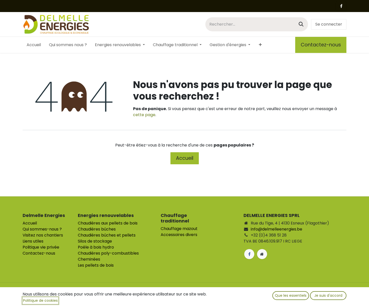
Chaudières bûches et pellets (107, 235)
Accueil (184, 158)
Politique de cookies (40, 300)
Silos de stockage (95, 241)
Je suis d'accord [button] (328, 295)
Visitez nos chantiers (43, 235)
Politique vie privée (41, 247)
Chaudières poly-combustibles (108, 253)
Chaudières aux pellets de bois (108, 223)
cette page (144, 115)
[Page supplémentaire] (262, 254)
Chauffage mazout (179, 229)
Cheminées (89, 259)
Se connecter (328, 24)
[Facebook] (341, 6)
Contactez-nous (321, 44)
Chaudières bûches (97, 229)
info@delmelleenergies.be (276, 229)
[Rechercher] (301, 24)
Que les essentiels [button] (290, 295)
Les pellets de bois (96, 265)
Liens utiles (33, 241)
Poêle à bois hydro (96, 247)
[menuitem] (34, 45)
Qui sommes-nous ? (42, 229)
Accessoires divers (179, 235)
